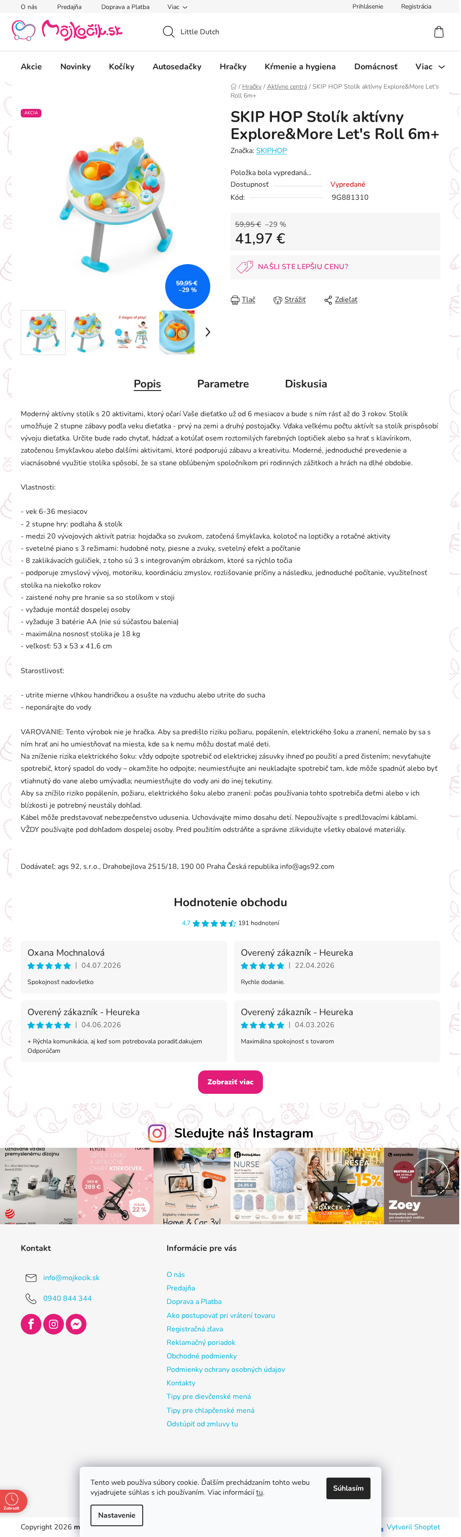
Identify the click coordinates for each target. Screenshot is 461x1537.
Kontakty (177, 1382)
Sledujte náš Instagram (240, 1133)
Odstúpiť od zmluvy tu (199, 1423)
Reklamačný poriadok (197, 1341)
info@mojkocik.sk (68, 1276)
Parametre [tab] (220, 384)
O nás (26, 7)
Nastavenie (113, 1515)
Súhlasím (345, 1488)
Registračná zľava (191, 1328)
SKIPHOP (268, 151)
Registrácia (413, 6)
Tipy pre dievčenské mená (205, 1396)
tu (256, 1492)
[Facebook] (28, 1323)
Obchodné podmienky (198, 1355)
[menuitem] (28, 66)
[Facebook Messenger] (73, 1323)
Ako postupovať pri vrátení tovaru (217, 1314)
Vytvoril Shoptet (410, 1526)
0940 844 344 (64, 1297)
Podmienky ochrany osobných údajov (222, 1369)
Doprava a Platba (122, 7)
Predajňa (66, 7)
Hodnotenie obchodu (227, 902)
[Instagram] (50, 1323)
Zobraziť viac (227, 1082)
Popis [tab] (144, 384)
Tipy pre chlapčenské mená (207, 1409)
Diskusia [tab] (303, 384)
